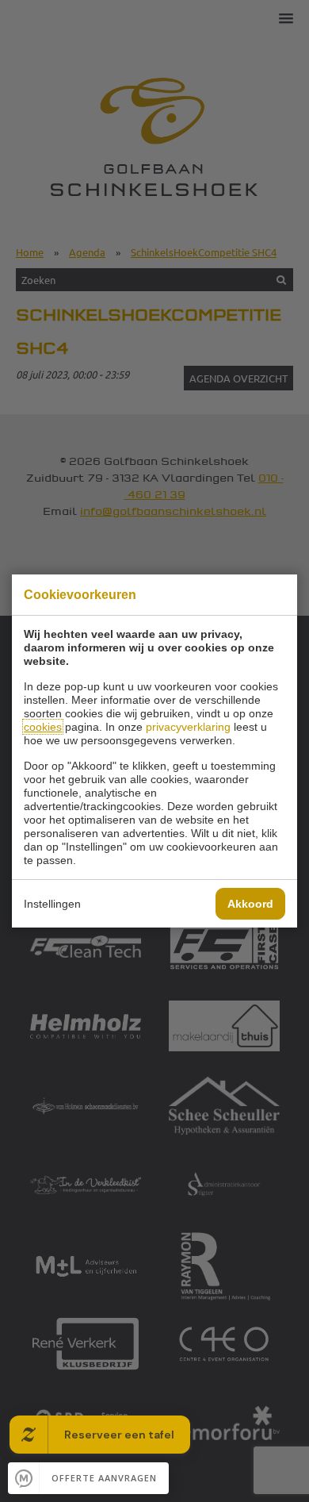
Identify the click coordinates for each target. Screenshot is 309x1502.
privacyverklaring (188, 726)
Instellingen (52, 903)
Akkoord (250, 903)
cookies (43, 726)
